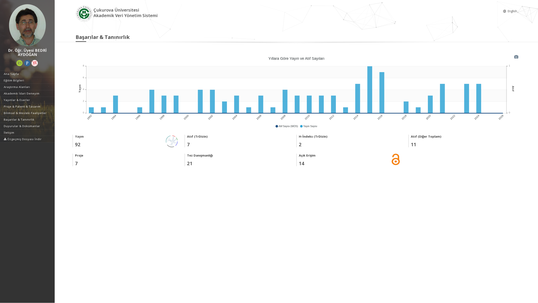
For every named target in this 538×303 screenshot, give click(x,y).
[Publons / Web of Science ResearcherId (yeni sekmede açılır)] (27, 63)
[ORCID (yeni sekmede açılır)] (19, 63)
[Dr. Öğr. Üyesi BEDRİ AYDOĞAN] (27, 25)
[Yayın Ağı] (172, 141)
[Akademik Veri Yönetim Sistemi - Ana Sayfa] (85, 13)
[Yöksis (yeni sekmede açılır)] (35, 63)
